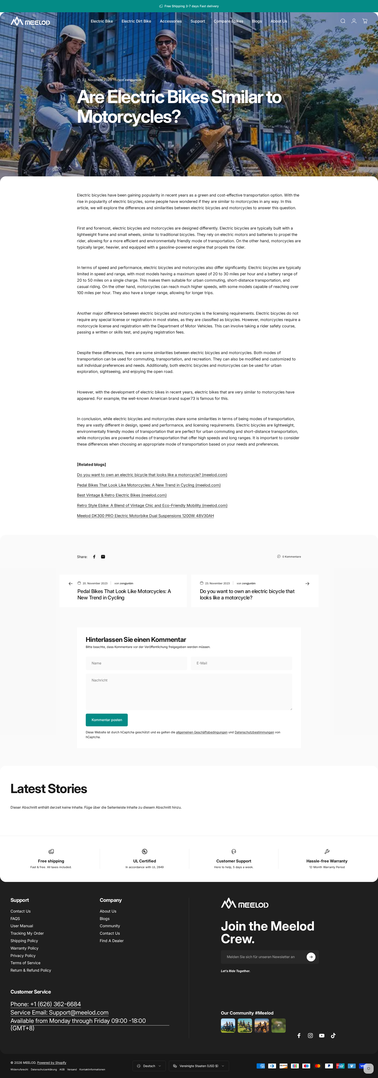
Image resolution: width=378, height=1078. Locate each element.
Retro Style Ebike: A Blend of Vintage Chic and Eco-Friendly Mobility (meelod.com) (152, 505)
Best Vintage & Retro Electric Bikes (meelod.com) (122, 495)
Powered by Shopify (51, 1062)
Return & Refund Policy (30, 970)
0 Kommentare (291, 556)
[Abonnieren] (311, 957)
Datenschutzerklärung (44, 1069)
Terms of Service (25, 962)
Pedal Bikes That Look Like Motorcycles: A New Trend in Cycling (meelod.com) (149, 485)
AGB (62, 1069)
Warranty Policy (24, 948)
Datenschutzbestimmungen (254, 732)
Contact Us (20, 911)
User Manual (21, 925)
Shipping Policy (24, 940)
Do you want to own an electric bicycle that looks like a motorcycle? (247, 594)
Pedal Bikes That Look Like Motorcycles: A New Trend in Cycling (124, 594)
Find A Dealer (112, 940)
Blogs (105, 918)
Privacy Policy (23, 955)
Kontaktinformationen (92, 1069)
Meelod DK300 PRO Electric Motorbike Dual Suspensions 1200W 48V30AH (145, 515)
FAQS (15, 918)
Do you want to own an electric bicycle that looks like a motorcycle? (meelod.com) (152, 474)
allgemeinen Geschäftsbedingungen (202, 732)
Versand (72, 1069)
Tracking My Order (27, 933)
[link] (45, 1004)
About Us (108, 911)
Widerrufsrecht (19, 1069)
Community (110, 925)
